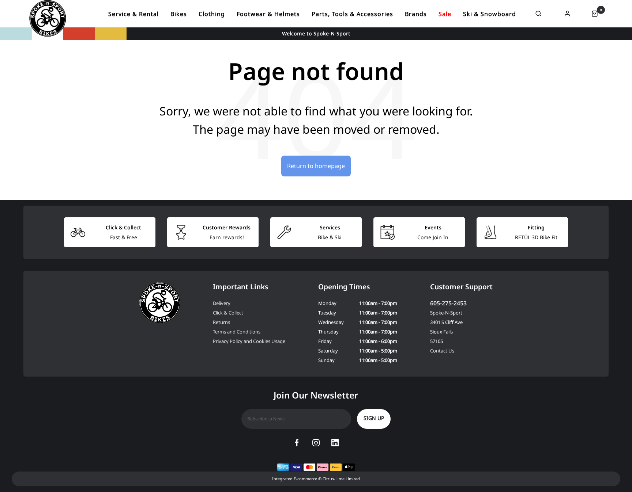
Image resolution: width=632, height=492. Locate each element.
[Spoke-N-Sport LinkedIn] (335, 443)
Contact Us (442, 350)
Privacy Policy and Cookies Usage (249, 341)
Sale (445, 14)
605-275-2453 (448, 303)
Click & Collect (228, 312)
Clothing (212, 14)
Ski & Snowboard (489, 14)
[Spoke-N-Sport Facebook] (297, 443)
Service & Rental (133, 14)
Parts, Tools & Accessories (352, 14)
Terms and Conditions (236, 331)
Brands (416, 14)
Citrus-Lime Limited (341, 478)
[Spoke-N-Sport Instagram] (316, 443)
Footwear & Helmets (268, 14)
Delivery (221, 303)
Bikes (178, 14)
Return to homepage (316, 166)
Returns (221, 322)
